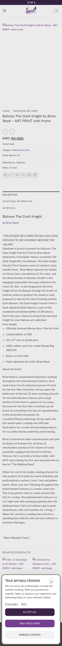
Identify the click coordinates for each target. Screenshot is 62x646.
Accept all (30, 612)
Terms (24, 604)
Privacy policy (11, 604)
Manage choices (30, 634)
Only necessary (30, 623)
